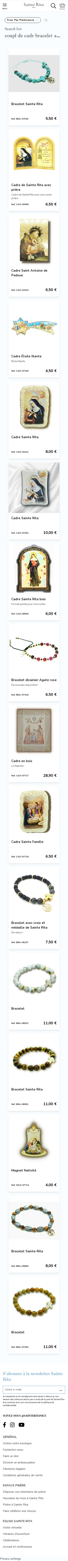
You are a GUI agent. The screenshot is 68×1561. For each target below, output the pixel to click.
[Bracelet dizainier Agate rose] (34, 649)
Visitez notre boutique (17, 1443)
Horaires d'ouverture (16, 1534)
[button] (23, 20)
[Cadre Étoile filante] (34, 325)
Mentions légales (14, 1469)
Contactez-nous (13, 1450)
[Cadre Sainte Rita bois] (34, 568)
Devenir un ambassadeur (19, 1462)
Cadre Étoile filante (26, 356)
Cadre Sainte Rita (25, 437)
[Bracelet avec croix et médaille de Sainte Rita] (34, 892)
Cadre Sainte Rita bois (28, 599)
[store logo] (34, 5)
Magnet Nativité (23, 1170)
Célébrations (11, 1540)
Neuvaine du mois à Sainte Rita (23, 1498)
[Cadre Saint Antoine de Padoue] (34, 240)
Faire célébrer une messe (19, 1511)
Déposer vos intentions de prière (24, 1492)
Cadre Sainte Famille (27, 842)
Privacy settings (10, 1559)
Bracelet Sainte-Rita (27, 1251)
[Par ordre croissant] (46, 20)
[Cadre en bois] (34, 730)
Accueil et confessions (17, 1547)
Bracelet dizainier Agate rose (34, 680)
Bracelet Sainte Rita (27, 104)
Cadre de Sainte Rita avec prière (31, 187)
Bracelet (18, 1008)
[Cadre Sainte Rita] (34, 406)
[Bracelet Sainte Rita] (34, 73)
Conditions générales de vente (23, 1475)
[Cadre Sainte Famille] (34, 811)
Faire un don (11, 1456)
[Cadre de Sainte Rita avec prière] (34, 154)
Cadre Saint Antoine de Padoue (29, 272)
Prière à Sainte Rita (15, 1505)
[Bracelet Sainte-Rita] (34, 1220)
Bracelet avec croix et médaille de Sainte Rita (29, 925)
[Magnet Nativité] (34, 1140)
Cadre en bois (21, 761)
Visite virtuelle (12, 1527)
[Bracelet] (34, 978)
